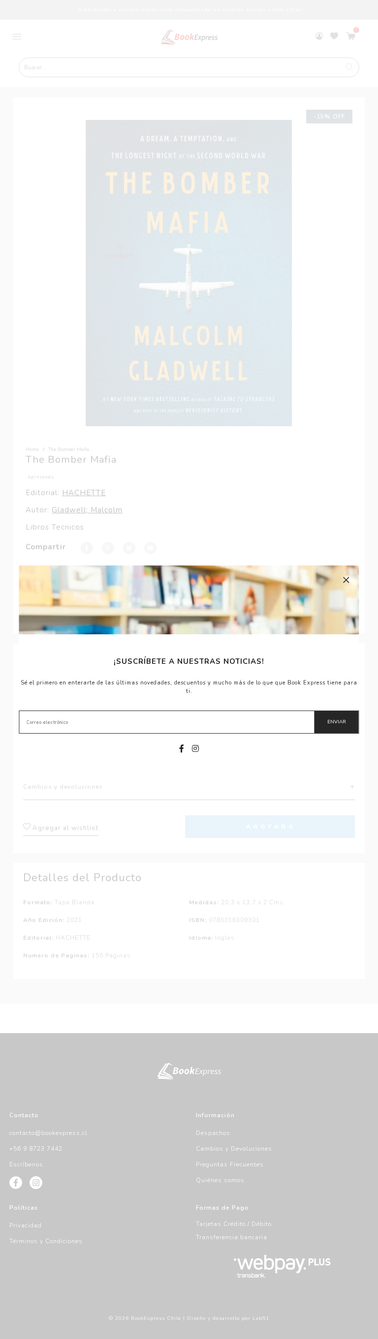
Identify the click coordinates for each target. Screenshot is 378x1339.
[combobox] (189, 67)
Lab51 (260, 1318)
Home (32, 449)
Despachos (213, 1133)
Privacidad (25, 1225)
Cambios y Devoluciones (234, 1149)
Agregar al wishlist (64, 828)
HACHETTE (84, 493)
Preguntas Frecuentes (230, 1164)
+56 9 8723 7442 (36, 1149)
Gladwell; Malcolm (87, 510)
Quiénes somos (220, 1180)
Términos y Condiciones (46, 1241)
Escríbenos (26, 1164)
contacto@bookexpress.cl (48, 1133)
